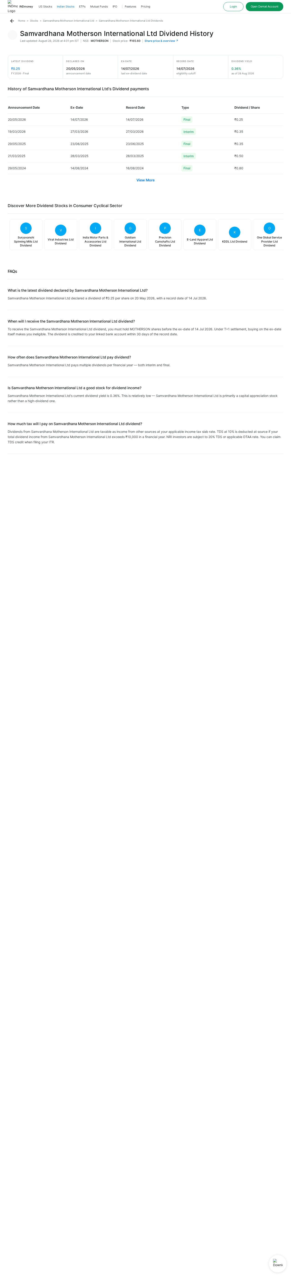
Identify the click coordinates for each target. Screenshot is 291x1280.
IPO (115, 6)
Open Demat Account (264, 6)
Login (233, 6)
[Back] (12, 21)
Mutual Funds (99, 6)
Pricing (145, 6)
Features (130, 6)
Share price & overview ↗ (161, 41)
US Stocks (45, 6)
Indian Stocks (65, 6)
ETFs (82, 6)
